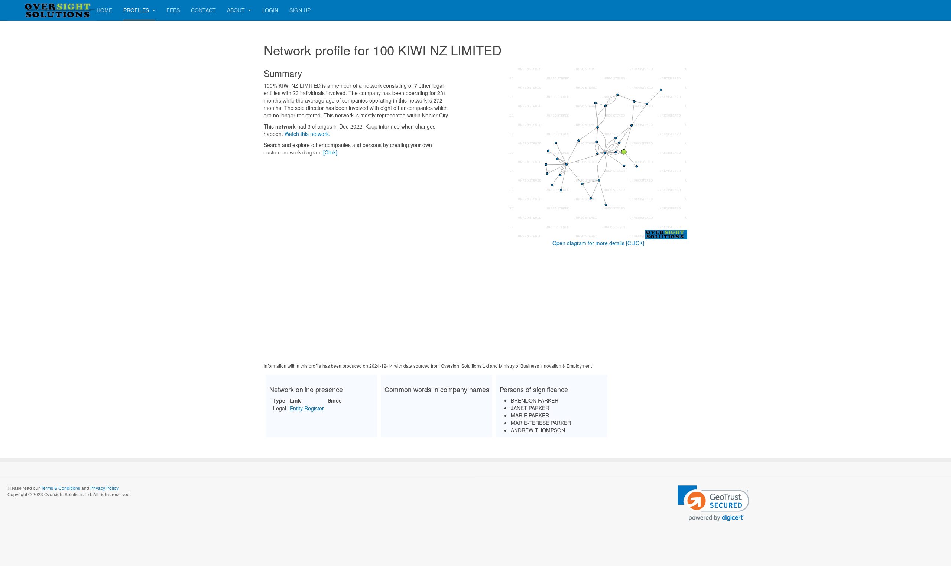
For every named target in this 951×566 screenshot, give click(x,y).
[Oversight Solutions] (37, 10)
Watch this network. (307, 133)
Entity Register (307, 408)
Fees (173, 10)
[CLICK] (635, 243)
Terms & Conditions (60, 488)
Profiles (136, 10)
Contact (203, 10)
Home (104, 10)
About (236, 10)
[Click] (330, 152)
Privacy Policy (104, 488)
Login (270, 10)
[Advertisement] (475, 306)
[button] (713, 503)
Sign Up (300, 10)
